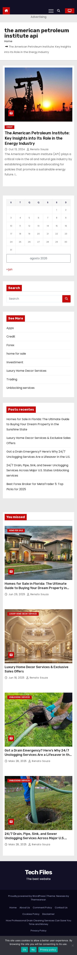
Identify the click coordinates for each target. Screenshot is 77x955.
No (33, 949)
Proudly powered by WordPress (27, 896)
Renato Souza (39, 149)
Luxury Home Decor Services (26, 371)
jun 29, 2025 (17, 594)
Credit (9, 127)
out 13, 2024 (17, 149)
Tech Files (38, 872)
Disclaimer (48, 914)
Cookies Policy (30, 914)
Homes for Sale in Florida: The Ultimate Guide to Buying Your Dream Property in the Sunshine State (37, 424)
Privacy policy (48, 949)
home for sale (16, 354)
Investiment (14, 362)
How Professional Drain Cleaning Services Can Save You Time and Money (38, 922)
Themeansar (38, 899)
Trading (11, 379)
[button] (59, 11)
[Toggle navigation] (51, 11)
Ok (24, 949)
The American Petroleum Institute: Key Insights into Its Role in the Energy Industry (37, 138)
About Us (25, 907)
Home (8, 41)
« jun (9, 269)
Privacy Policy (38, 930)
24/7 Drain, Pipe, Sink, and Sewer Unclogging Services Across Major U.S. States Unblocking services (37, 470)
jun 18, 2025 (17, 677)
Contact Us (61, 907)
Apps (10, 328)
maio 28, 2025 (18, 761)
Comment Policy (42, 907)
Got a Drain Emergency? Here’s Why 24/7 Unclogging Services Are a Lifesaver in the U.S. (38, 754)
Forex (10, 345)
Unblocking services (20, 388)
